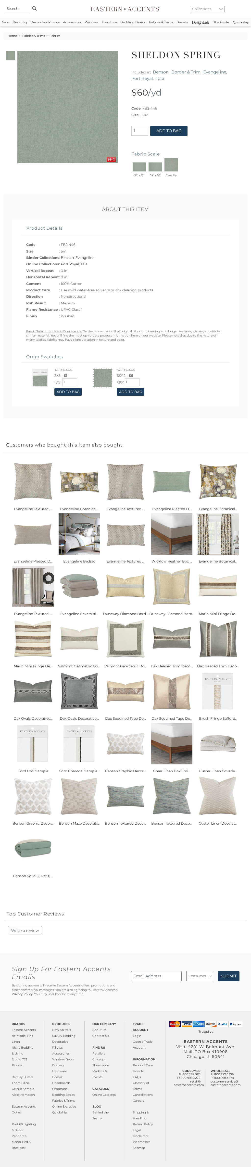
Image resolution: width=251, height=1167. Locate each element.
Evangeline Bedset (79, 561)
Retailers (98, 1053)
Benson (161, 71)
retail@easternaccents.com (189, 1083)
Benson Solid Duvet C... (33, 876)
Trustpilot (206, 1031)
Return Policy (143, 1124)
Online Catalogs (104, 1095)
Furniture (109, 22)
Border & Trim (186, 71)
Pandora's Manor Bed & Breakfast (21, 1142)
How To (138, 1071)
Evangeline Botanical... (79, 509)
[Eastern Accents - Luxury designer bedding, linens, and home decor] (125, 9)
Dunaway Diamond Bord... (125, 614)
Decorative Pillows (45, 22)
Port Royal (142, 78)
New (5, 22)
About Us (99, 1030)
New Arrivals (61, 1030)
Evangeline (214, 71)
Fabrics (55, 36)
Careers (138, 1100)
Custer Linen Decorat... (218, 823)
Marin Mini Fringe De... (218, 614)
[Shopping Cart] (243, 9)
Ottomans (59, 1089)
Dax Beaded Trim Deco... (172, 666)
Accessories (72, 22)
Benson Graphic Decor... (125, 771)
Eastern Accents (24, 1030)
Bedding (20, 22)
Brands (182, 22)
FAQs (137, 1077)
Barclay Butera (23, 1077)
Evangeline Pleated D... (171, 509)
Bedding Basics (132, 22)
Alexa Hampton (23, 1095)
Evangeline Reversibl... (79, 614)
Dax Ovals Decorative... (32, 718)
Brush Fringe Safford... (218, 718)
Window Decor (63, 1059)
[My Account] (239, 9)
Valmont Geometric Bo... (79, 666)
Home (12, 36)
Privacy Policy (22, 994)
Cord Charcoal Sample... (79, 771)
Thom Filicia (21, 1083)
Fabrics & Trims (161, 22)
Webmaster (141, 1142)
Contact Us (100, 1036)
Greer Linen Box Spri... (171, 771)
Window (91, 22)
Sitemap (139, 1148)
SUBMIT (229, 976)
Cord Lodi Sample (33, 771)
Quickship (241, 22)
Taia (160, 78)
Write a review (25, 930)
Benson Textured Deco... (125, 823)
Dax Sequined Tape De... (125, 718)
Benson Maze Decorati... (79, 823)
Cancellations (143, 1095)
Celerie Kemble (23, 1089)
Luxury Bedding (63, 1036)
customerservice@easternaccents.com (226, 1083)
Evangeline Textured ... (33, 509)
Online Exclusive (64, 1106)
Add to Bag (168, 130)
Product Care (143, 1065)
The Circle (221, 22)
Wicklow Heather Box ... (171, 561)
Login (137, 1036)
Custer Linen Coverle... (218, 771)
